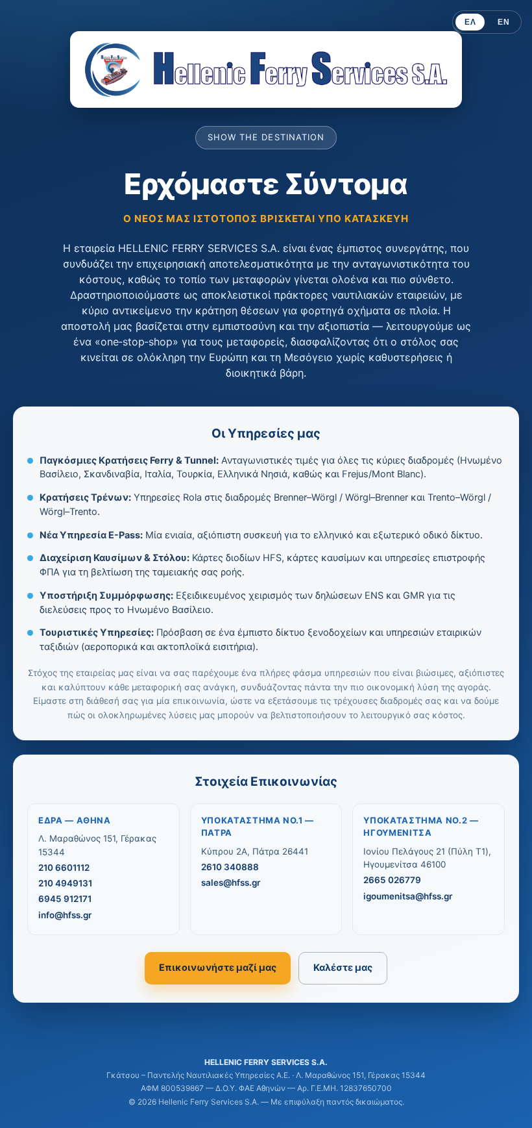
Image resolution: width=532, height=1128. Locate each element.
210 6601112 (64, 867)
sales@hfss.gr (230, 882)
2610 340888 (230, 867)
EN (503, 22)
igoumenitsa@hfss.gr (407, 896)
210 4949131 (65, 883)
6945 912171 (64, 899)
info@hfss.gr (64, 915)
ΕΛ (470, 22)
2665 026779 (392, 880)
